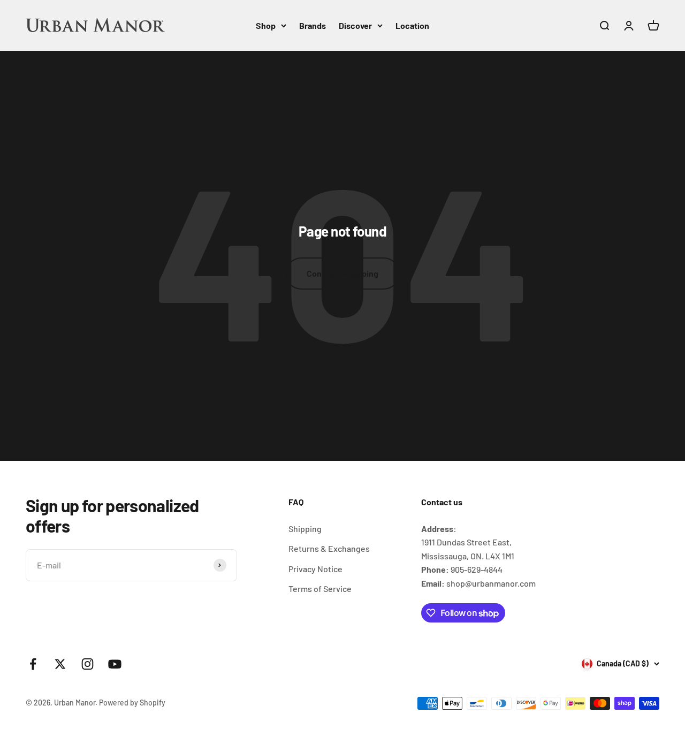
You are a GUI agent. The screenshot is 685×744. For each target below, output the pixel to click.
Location (412, 25)
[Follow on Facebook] (33, 664)
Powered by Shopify (132, 702)
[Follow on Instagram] (87, 664)
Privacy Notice (315, 569)
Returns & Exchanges (329, 548)
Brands (312, 25)
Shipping (305, 528)
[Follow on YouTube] (115, 664)
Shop (266, 25)
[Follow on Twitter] (60, 664)
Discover (355, 25)
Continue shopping (342, 273)
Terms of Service (320, 588)
